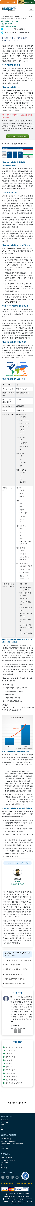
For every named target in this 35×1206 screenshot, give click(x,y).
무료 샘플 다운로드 (8, 2)
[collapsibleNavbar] (31, 9)
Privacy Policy (6, 1139)
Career (3, 1125)
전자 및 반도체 (22, 38)
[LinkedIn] (13, 1178)
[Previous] (14, 1031)
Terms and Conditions (9, 1141)
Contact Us (5, 1122)
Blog (2, 1165)
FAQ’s (3, 1146)
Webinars (4, 1163)
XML (2, 1130)
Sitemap (4, 1167)
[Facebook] (3, 1178)
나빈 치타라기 (17, 879)
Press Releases (6, 1158)
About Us (4, 1120)
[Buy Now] (26, 2)
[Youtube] (17, 1178)
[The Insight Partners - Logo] (9, 8)
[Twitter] (8, 1178)
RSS (2, 1127)
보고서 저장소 (10, 38)
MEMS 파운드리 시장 (11, 40)
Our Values (5, 1149)
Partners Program (8, 1160)
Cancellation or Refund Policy (12, 1144)
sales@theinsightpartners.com (21, 1199)
